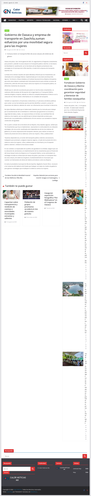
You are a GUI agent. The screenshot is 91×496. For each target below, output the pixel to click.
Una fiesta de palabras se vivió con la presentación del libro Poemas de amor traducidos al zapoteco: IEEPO (86, 227)
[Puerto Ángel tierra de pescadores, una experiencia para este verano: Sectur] (73, 316)
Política (21, 20)
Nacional (56, 20)
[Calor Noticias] (5, 20)
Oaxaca (7, 30)
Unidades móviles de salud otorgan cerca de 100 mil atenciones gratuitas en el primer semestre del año (86, 388)
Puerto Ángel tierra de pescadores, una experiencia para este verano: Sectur (86, 308)
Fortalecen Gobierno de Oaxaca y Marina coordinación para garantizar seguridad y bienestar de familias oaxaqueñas (74, 90)
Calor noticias (21, 50)
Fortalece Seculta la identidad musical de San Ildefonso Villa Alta (17, 176)
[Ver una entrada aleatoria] (86, 20)
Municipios (12, 20)
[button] (69, 20)
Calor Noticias (81, 102)
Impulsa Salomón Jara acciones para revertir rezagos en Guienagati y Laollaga (45, 177)
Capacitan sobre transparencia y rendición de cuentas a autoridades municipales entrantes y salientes (11, 210)
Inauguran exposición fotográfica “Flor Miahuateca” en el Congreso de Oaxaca (51, 199)
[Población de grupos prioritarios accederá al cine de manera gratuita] (31, 191)
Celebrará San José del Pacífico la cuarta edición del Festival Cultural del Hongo (86, 144)
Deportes (30, 20)
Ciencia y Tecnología (43, 20)
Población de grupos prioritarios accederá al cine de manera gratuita (31, 208)
